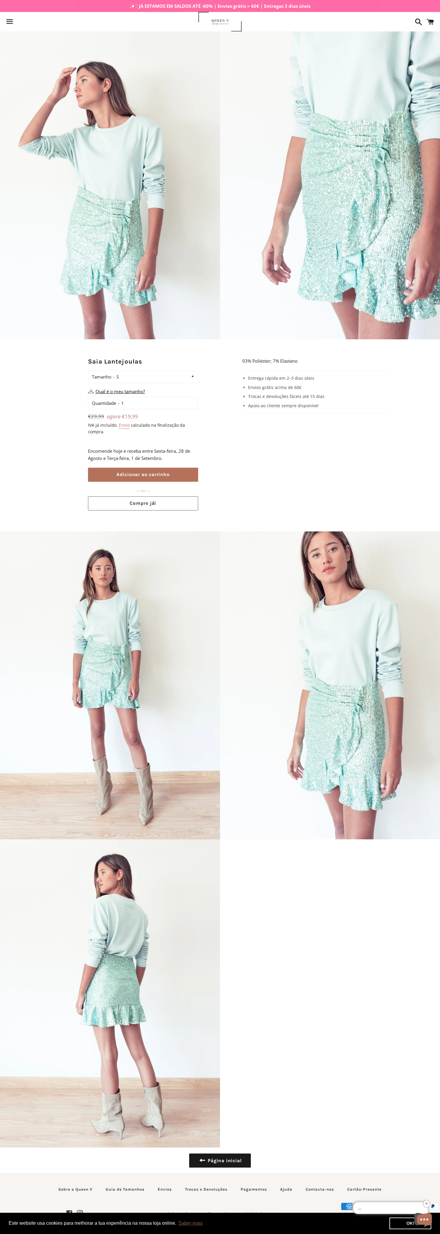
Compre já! (143, 503)
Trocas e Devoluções (206, 1189)
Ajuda (286, 1189)
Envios (165, 1189)
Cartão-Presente (364, 1189)
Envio (124, 425)
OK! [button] (410, 1223)
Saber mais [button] (190, 1223)
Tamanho (101, 377)
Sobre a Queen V (75, 1189)
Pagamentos (254, 1189)
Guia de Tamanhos (125, 1189)
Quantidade (104, 403)
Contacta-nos (320, 1189)
